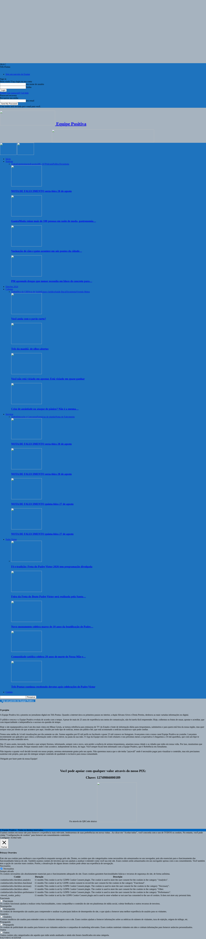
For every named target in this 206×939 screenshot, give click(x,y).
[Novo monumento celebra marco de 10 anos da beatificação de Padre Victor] (26, 621)
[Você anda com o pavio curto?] (26, 313)
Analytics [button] (4, 914)
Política (56, 164)
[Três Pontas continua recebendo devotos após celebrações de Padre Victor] (26, 681)
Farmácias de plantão (46, 417)
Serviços (9, 414)
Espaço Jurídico (48, 291)
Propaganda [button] (5, 922)
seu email (30, 100)
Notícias (9, 161)
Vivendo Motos (83, 291)
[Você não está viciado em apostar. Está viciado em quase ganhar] (26, 373)
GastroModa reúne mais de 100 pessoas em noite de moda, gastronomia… (53, 221)
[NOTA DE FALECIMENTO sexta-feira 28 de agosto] (26, 185)
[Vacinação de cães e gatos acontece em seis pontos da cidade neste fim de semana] (26, 245)
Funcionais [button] (5, 898)
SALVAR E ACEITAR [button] (10, 937)
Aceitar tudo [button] (15, 837)
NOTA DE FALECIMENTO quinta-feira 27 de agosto (42, 503)
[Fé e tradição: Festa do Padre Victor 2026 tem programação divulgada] (26, 561)
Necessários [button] (5, 866)
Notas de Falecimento (65, 417)
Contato (9, 692)
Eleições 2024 (12, 286)
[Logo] (8, 154)
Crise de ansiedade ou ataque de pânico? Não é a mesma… (45, 408)
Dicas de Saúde (34, 291)
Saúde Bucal (60, 291)
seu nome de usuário (35, 84)
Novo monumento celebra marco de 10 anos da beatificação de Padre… (52, 626)
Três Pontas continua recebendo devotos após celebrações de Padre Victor (53, 686)
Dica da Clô (22, 291)
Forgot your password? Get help (14, 93)
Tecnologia (64, 164)
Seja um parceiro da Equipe (18, 74)
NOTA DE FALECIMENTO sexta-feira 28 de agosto (41, 191)
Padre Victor (11, 539)
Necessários (8, 869)
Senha (28, 87)
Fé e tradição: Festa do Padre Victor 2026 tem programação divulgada (51, 566)
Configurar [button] (5, 837)
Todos (14, 164)
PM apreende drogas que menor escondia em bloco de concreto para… (51, 281)
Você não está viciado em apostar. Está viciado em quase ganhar (48, 378)
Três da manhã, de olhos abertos (29, 348)
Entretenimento (23, 164)
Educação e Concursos (27, 417)
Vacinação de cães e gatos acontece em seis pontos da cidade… (46, 251)
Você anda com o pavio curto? (28, 318)
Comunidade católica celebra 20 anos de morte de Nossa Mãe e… (48, 656)
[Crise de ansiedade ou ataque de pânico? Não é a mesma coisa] (26, 403)
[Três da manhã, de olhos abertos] (26, 343)
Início (8, 159)
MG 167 (41, 164)
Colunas (9, 289)
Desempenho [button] (6, 906)
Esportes (34, 164)
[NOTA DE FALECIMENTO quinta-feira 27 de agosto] (26, 498)
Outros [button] (3, 930)
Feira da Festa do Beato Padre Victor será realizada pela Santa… (48, 596)
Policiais (49, 164)
